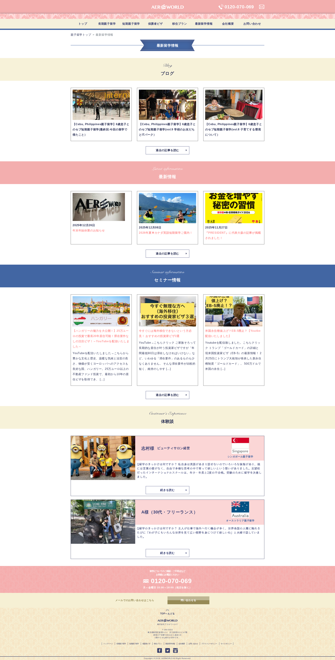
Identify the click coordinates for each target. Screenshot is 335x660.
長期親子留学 (121, 644)
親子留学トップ (81, 34)
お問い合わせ (252, 23)
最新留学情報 (204, 23)
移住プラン (179, 23)
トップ (82, 23)
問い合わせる (188, 600)
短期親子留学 (131, 23)
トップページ (108, 644)
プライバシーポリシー (209, 644)
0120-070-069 (171, 580)
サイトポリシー (226, 644)
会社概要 (228, 23)
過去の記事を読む (167, 150)
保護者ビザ (155, 23)
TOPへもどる (167, 613)
